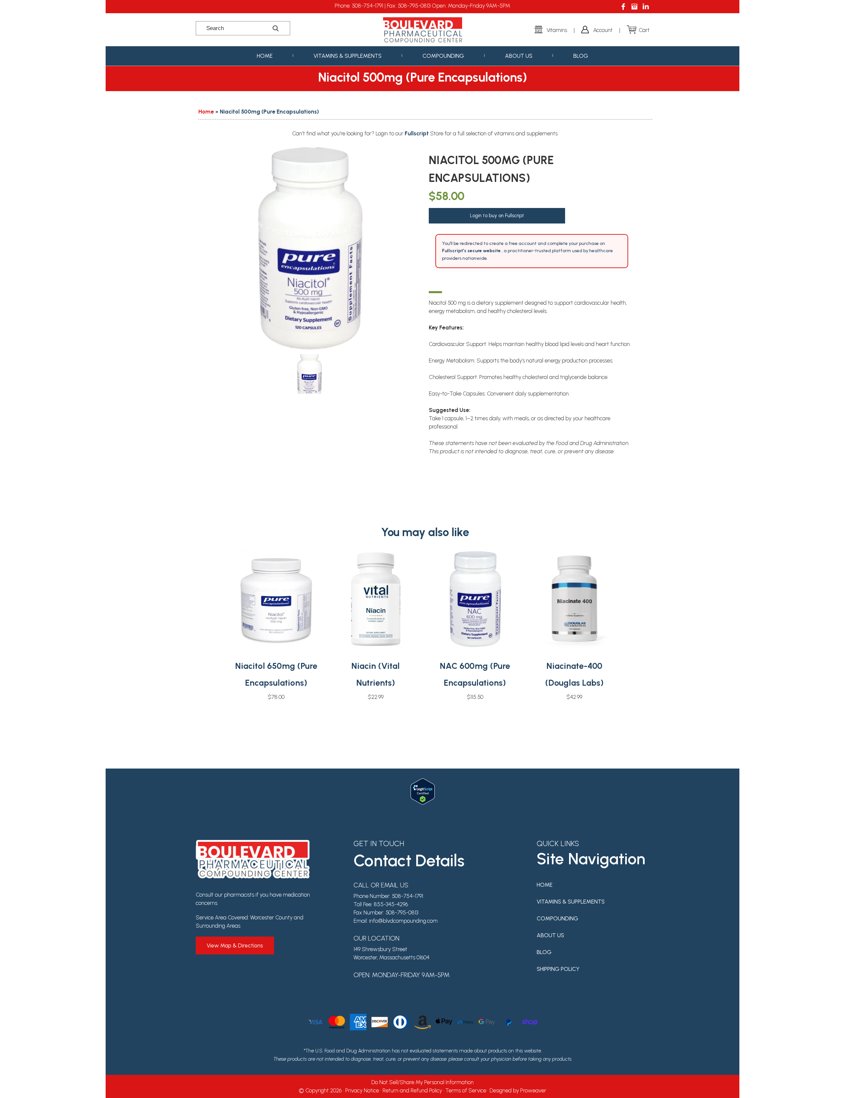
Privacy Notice (362, 1090)
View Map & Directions (235, 945)
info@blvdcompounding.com (403, 920)
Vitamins (557, 30)
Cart (644, 30)
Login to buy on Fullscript (497, 216)
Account (603, 30)
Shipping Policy (558, 969)
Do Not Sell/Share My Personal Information (422, 1082)
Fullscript (417, 133)
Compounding (443, 55)
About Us (518, 55)
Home (265, 55)
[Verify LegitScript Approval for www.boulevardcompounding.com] (423, 782)
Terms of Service (465, 1090)
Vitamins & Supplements (348, 55)
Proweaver (533, 1090)
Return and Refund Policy (412, 1090)
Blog (580, 55)
